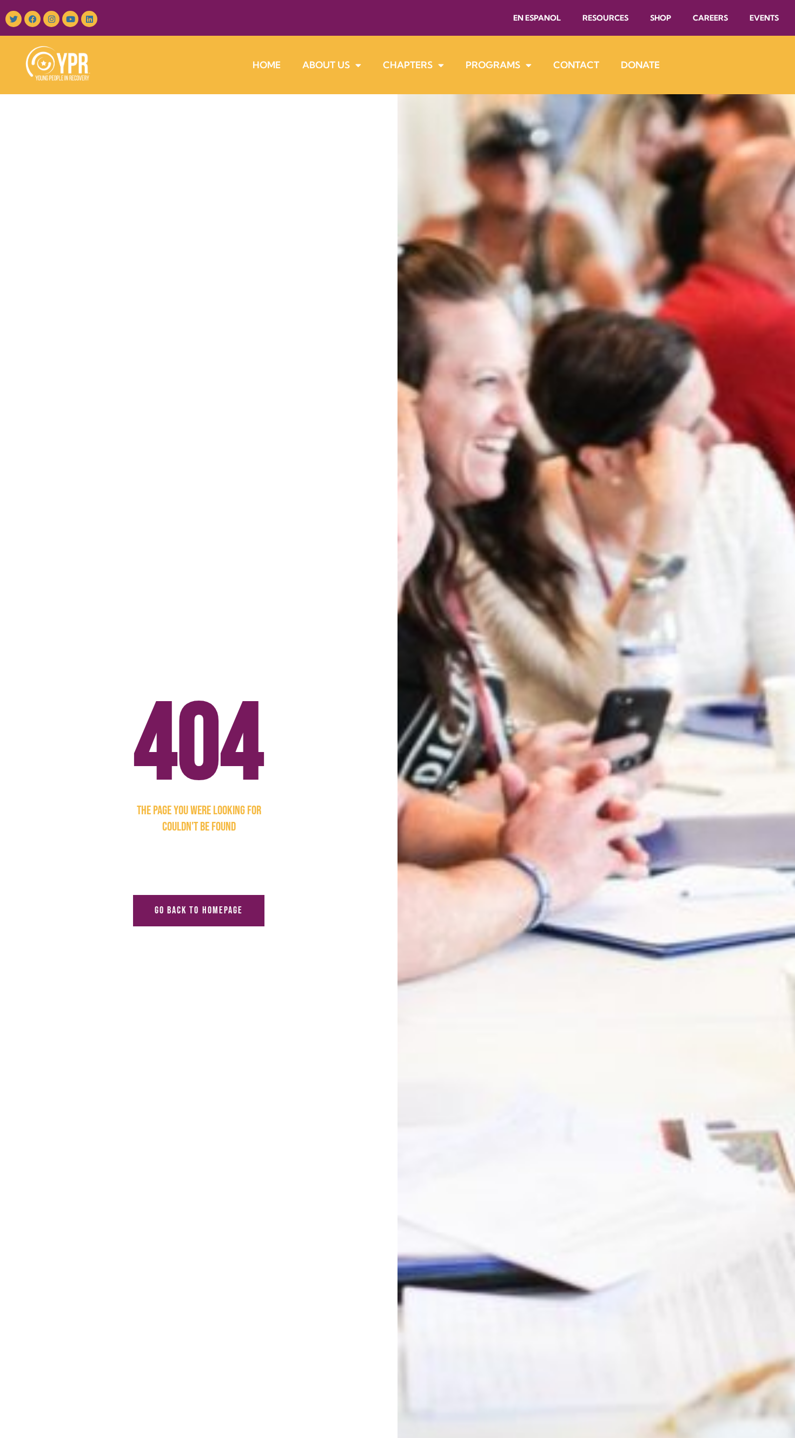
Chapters (408, 64)
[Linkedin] (89, 19)
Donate (640, 64)
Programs (493, 64)
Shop (660, 18)
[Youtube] (70, 19)
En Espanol (537, 18)
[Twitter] (13, 19)
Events (764, 18)
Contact (576, 64)
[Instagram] (51, 19)
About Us (326, 64)
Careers (710, 18)
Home (267, 64)
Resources (605, 18)
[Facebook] (32, 19)
